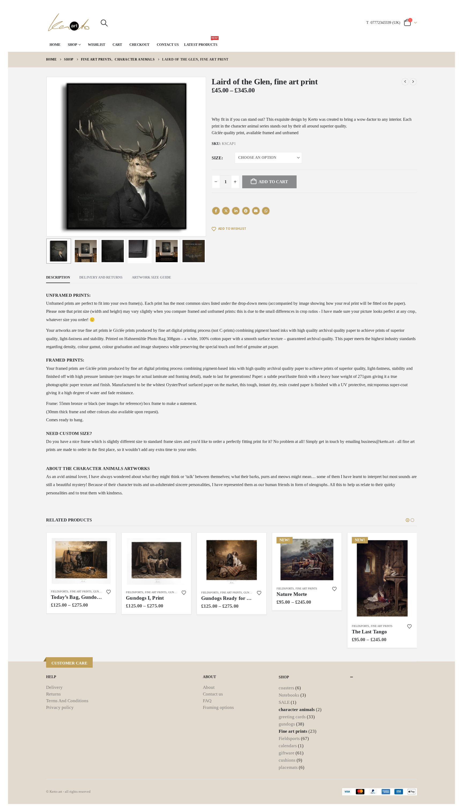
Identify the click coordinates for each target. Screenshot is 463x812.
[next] (413, 81)
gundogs (99, 591)
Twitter (226, 210)
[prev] (405, 81)
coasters (286, 687)
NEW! (284, 540)
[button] (104, 23)
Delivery (54, 687)
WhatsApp (266, 210)
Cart (117, 45)
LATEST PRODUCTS (201, 42)
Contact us (213, 694)
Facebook (216, 210)
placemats (288, 767)
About (209, 687)
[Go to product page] (81, 561)
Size (217, 158)
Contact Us (168, 45)
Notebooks (289, 695)
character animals (297, 709)
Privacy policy (60, 707)
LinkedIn (236, 210)
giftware (286, 752)
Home (55, 45)
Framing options (218, 707)
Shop (72, 45)
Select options (102, 546)
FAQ (207, 700)
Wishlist (96, 45)
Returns (53, 694)
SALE (284, 702)
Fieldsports (59, 591)
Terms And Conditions (67, 700)
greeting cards (292, 716)
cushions (287, 760)
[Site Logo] (69, 22)
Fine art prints (81, 591)
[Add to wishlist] (108, 591)
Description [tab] (58, 277)
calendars (288, 745)
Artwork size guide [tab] (151, 277)
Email (256, 210)
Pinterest (246, 210)
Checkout (139, 45)
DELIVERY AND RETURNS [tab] (100, 277)
